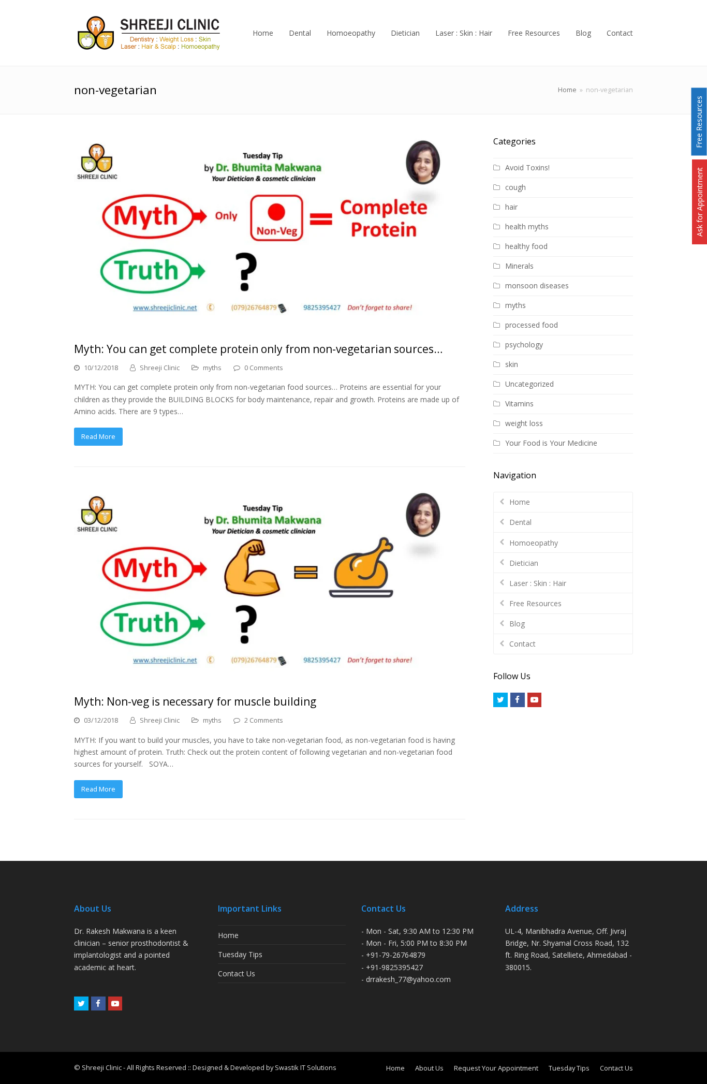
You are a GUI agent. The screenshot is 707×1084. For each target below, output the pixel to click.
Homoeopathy (533, 543)
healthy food (526, 246)
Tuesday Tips (240, 954)
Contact (522, 644)
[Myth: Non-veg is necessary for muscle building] (269, 585)
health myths (527, 226)
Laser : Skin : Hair (537, 583)
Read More (98, 436)
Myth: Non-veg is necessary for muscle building (195, 701)
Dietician (523, 563)
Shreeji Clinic (160, 367)
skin (511, 364)
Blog (517, 623)
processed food (531, 325)
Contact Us (236, 973)
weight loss (524, 423)
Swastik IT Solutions (305, 1067)
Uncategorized (529, 384)
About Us (429, 1068)
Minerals (519, 266)
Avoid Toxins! (527, 167)
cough (515, 187)
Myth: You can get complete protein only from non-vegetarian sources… (258, 349)
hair (511, 207)
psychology (524, 344)
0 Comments (263, 367)
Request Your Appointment (496, 1068)
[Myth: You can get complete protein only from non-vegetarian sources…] (269, 233)
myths (212, 367)
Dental (520, 522)
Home (567, 89)
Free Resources (535, 603)
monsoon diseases (537, 285)
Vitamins (519, 403)
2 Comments (263, 720)
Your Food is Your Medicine (551, 443)
